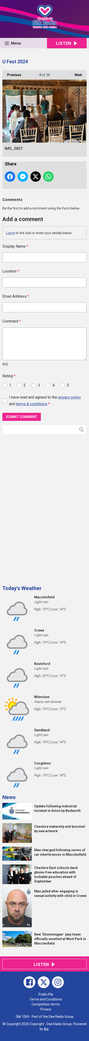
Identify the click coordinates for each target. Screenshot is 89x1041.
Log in (10, 233)
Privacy (45, 1009)
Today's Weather (22, 588)
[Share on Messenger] (23, 176)
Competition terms (46, 1004)
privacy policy (69, 397)
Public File (45, 994)
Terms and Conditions (45, 999)
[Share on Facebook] (10, 176)
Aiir (46, 1029)
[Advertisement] (38, 508)
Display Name (15, 246)
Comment (11, 321)
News (9, 797)
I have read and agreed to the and (45, 400)
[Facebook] (29, 982)
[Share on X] (35, 176)
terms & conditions (31, 404)
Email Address (15, 296)
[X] (44, 982)
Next (76, 75)
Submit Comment (21, 417)
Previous (11, 75)
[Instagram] (58, 982)
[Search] (82, 429)
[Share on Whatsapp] (48, 176)
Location (10, 271)
